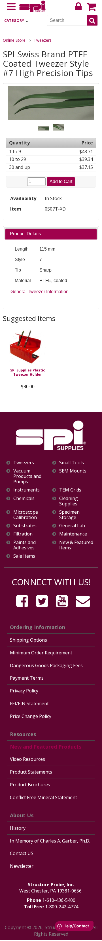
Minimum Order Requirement (41, 653)
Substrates (25, 525)
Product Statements (31, 772)
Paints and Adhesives (24, 545)
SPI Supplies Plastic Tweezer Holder (27, 372)
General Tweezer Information (39, 291)
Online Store (14, 40)
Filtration (23, 534)
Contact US (21, 853)
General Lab (72, 525)
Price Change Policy (30, 716)
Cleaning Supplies (68, 501)
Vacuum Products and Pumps (27, 476)
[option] (27, 360)
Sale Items (24, 556)
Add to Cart (61, 181)
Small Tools (71, 462)
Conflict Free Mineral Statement (43, 797)
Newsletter (21, 866)
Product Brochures (30, 785)
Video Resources (27, 759)
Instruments (26, 490)
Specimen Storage (69, 514)
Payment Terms (27, 678)
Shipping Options (28, 640)
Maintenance (73, 534)
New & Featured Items (76, 545)
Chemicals (24, 498)
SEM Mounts (72, 471)
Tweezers (43, 40)
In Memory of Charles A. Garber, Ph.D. (50, 841)
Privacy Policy (24, 691)
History (18, 828)
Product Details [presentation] (25, 233)
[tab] (51, 234)
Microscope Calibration (25, 514)
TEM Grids (70, 490)
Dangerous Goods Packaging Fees (46, 665)
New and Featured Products (45, 746)
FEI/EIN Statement (29, 703)
